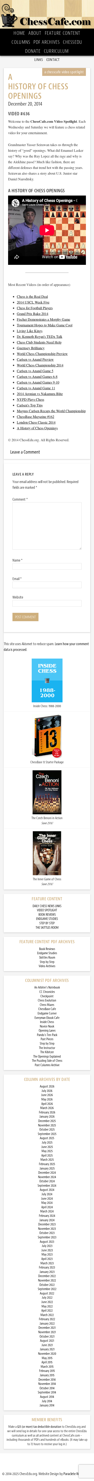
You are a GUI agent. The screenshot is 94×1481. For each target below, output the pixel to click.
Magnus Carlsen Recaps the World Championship (51, 410)
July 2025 (47, 1142)
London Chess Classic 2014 (36, 422)
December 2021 (47, 1328)
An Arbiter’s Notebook (47, 987)
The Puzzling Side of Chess (47, 1061)
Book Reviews (47, 949)
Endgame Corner (47, 1013)
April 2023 (47, 1259)
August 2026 (47, 1086)
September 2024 (47, 1186)
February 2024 (47, 1216)
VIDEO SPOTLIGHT (47, 910)
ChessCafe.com (47, 14)
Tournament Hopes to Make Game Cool (44, 325)
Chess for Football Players (35, 308)
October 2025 (47, 1130)
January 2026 (47, 1117)
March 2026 (47, 1108)
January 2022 (47, 1324)
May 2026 (47, 1099)
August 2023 (47, 1242)
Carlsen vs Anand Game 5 (35, 370)
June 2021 (47, 1345)
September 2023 (47, 1237)
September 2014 (47, 1392)
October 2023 (47, 1233)
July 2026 (47, 1091)
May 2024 (47, 1203)
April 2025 (47, 1155)
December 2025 (47, 1121)
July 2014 (47, 1401)
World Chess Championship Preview (42, 353)
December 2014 (47, 1380)
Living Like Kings (29, 330)
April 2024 (47, 1207)
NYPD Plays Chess (30, 399)
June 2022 (47, 1302)
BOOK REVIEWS (47, 915)
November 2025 (47, 1125)
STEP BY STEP (47, 923)
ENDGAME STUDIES (47, 919)
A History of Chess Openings (37, 428)
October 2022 (47, 1285)
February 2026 (47, 1112)
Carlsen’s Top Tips (30, 405)
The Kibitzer (47, 1052)
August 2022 (47, 1293)
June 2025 (47, 1147)
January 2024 (47, 1220)
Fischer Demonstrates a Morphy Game (43, 319)
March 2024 (47, 1211)
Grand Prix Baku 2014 (32, 313)
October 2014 (47, 1388)
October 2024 (47, 1181)
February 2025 (47, 1164)
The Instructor (47, 1048)
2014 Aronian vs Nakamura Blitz (40, 393)
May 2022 (47, 1306)
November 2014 (47, 1384)
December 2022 (47, 1276)
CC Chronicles (47, 992)
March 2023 (47, 1263)
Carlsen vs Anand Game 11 (36, 388)
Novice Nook (47, 1026)
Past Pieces (47, 1039)
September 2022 (47, 1289)
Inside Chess (47, 1022)
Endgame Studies (47, 953)
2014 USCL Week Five (33, 302)
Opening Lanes (47, 1031)
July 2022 (47, 1298)
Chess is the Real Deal (32, 296)
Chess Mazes (47, 1005)
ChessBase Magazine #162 (35, 416)
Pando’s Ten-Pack (47, 1035)
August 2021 (47, 1341)
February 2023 (47, 1267)
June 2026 (47, 1095)
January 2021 (47, 1349)
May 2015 (47, 1358)
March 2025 (47, 1160)
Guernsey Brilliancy (31, 348)
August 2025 (47, 1138)
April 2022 (47, 1311)
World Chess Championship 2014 (40, 365)
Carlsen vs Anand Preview (35, 359)
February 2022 (47, 1319)
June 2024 (47, 1199)
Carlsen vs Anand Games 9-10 (38, 382)
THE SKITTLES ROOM (47, 928)
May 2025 (47, 1151)
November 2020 (47, 1354)
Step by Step (47, 962)
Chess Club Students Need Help (39, 342)
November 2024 (47, 1177)
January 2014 (47, 1405)
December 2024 (47, 1173)
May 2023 (47, 1254)
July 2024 (47, 1194)
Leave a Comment (25, 452)
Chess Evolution (47, 1000)
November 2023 (47, 1229)
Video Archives (47, 966)
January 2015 (47, 1375)
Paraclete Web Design (77, 1473)
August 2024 (47, 1190)
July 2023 (47, 1246)
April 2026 (47, 1104)
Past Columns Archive (47, 1065)
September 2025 (47, 1134)
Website (17, 597)
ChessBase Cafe (47, 1009)
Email (17, 578)
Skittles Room (47, 958)
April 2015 (47, 1362)
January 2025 (47, 1168)
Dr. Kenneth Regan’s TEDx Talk (39, 336)
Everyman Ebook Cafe (47, 1018)
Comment (20, 499)
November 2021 (47, 1332)
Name (17, 560)
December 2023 (47, 1224)
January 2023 (47, 1272)
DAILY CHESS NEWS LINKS (47, 906)
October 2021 (47, 1337)
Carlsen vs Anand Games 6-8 (37, 376)
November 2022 (47, 1280)
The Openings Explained (47, 1056)
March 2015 (47, 1367)
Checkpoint (47, 996)
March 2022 (47, 1315)
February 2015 (47, 1371)
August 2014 (47, 1397)
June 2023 (47, 1250)
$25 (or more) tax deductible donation (39, 1427)
